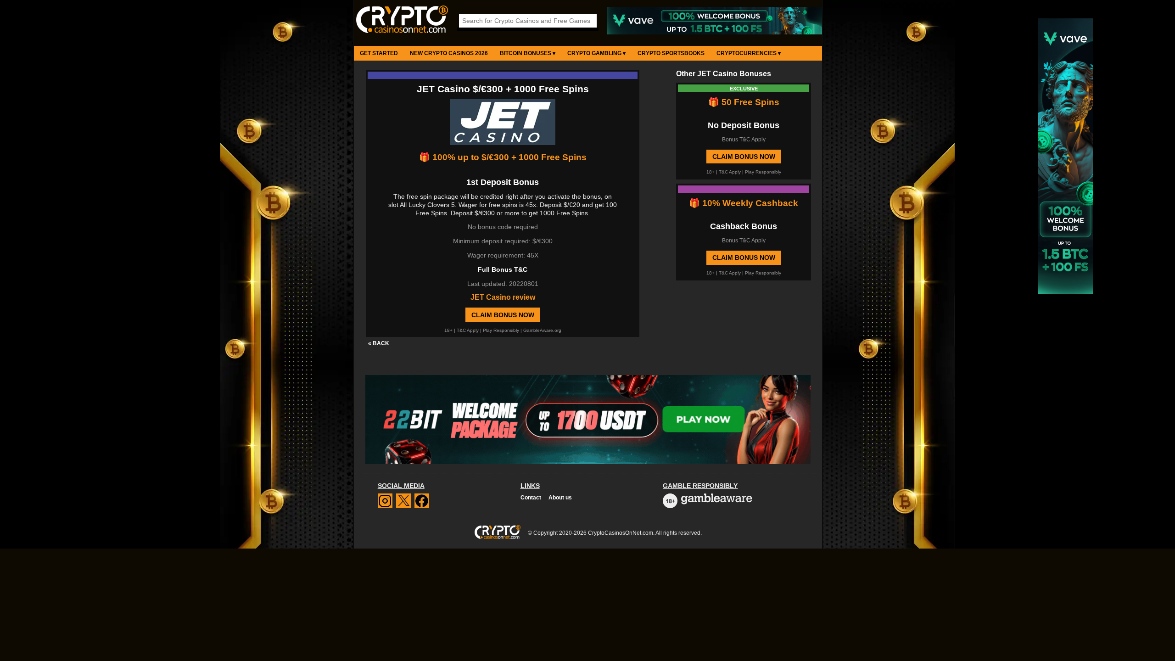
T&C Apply (468, 330)
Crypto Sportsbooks (671, 53)
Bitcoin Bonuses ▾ (527, 53)
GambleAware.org (542, 330)
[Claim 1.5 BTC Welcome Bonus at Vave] (714, 32)
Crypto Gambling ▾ (596, 53)
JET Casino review (502, 297)
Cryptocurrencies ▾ (748, 53)
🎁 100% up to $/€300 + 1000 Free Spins (503, 157)
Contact (530, 497)
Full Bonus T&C (502, 269)
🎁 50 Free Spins (743, 102)
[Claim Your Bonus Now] (503, 123)
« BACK (378, 343)
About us (560, 497)
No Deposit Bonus (743, 125)
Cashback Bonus (743, 226)
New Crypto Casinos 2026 (449, 53)
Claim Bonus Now (502, 315)
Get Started (379, 53)
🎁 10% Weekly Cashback (743, 203)
